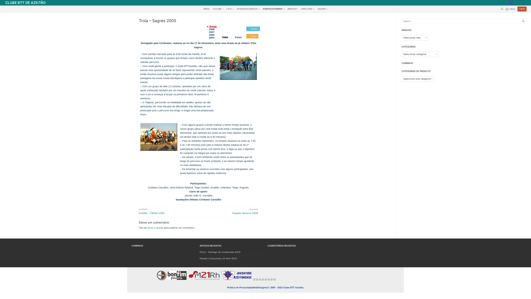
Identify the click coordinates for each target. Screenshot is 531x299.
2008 (211, 29)
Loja (522, 9)
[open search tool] (502, 9)
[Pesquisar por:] (464, 21)
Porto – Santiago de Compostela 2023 (220, 252)
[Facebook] (511, 3)
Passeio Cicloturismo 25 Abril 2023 (218, 258)
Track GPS (225, 37)
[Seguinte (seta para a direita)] (526, 149)
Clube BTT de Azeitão (25, 3)
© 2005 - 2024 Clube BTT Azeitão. (286, 287)
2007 (211, 32)
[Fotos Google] (523, 3)
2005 (211, 37)
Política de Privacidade (239, 287)
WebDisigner (260, 287)
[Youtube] (517, 3)
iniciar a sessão (155, 227)
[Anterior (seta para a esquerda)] (5, 149)
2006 (211, 34)
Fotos (238, 37)
